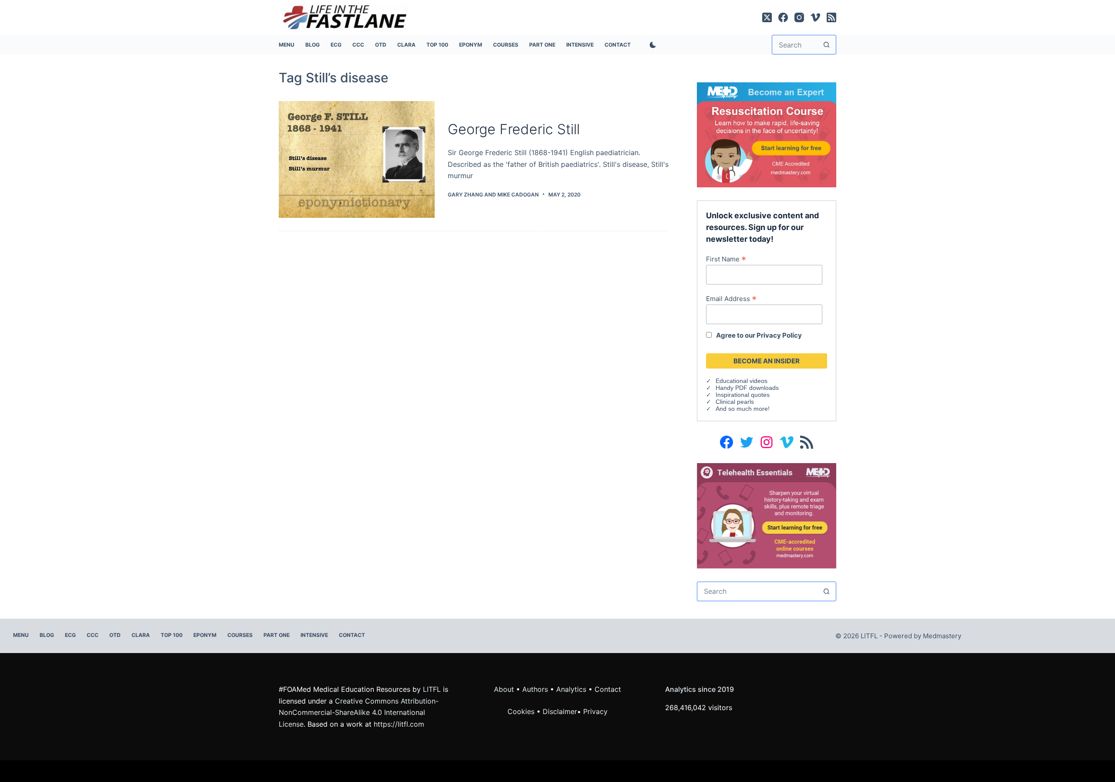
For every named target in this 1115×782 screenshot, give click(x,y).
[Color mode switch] (651, 45)
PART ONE (542, 44)
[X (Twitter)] (767, 17)
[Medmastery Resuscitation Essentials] (766, 134)
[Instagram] (799, 17)
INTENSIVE (580, 44)
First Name (726, 259)
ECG (336, 44)
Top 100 (437, 44)
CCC (358, 44)
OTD (380, 44)
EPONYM (470, 44)
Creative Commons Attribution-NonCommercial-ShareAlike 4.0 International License (359, 712)
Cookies (522, 711)
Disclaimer (560, 711)
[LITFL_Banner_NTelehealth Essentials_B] (766, 515)
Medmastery (942, 636)
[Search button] (826, 44)
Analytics (571, 689)
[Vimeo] (815, 17)
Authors (535, 689)
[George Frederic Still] (357, 159)
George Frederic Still (514, 129)
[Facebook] (783, 17)
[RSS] (831, 17)
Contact (618, 44)
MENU (286, 44)
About (504, 689)
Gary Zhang (465, 194)
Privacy (595, 711)
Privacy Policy (779, 335)
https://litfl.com (399, 724)
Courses (505, 44)
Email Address (731, 298)
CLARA (406, 44)
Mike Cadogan (518, 194)
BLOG (312, 44)
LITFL (432, 689)
